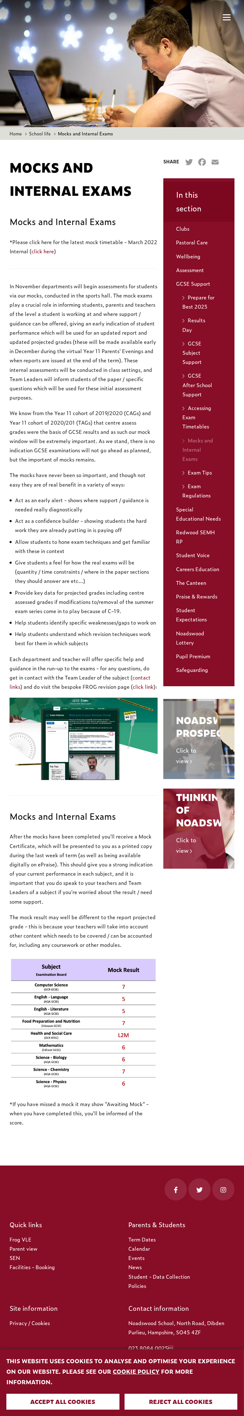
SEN (15, 1258)
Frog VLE (20, 1239)
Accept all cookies (62, 1401)
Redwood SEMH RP (195, 536)
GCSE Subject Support (192, 352)
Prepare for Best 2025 (198, 301)
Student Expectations (191, 614)
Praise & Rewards (196, 596)
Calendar (139, 1248)
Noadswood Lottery (190, 637)
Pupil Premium (193, 656)
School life (40, 133)
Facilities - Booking (32, 1267)
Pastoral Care (192, 242)
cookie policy (136, 1371)
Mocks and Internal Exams (197, 449)
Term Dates (142, 1239)
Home (16, 133)
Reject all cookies (181, 1401)
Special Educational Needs (198, 513)
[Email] (214, 162)
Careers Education (197, 569)
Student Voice (193, 555)
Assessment (190, 270)
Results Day (193, 324)
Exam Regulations (196, 490)
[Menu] (226, 17)
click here (42, 251)
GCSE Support (193, 283)
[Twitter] (188, 162)
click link (143, 686)
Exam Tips (200, 472)
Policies (137, 1285)
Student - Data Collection (159, 1276)
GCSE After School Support (197, 385)
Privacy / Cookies (30, 1323)
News (135, 1267)
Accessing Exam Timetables (196, 417)
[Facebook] (201, 162)
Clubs (182, 228)
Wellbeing (188, 256)
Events (136, 1258)
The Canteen (191, 582)
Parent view (23, 1248)
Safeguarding (192, 670)
